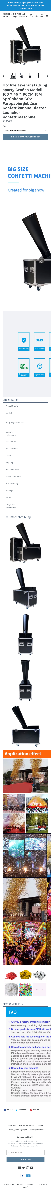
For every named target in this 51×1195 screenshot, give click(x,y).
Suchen (40, 1125)
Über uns (12, 1125)
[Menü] (47, 15)
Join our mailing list (25, 1137)
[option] (13, 75)
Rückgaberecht (37, 1130)
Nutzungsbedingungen (17, 1130)
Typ (4, 126)
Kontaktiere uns (26, 1125)
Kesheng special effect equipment (15, 15)
